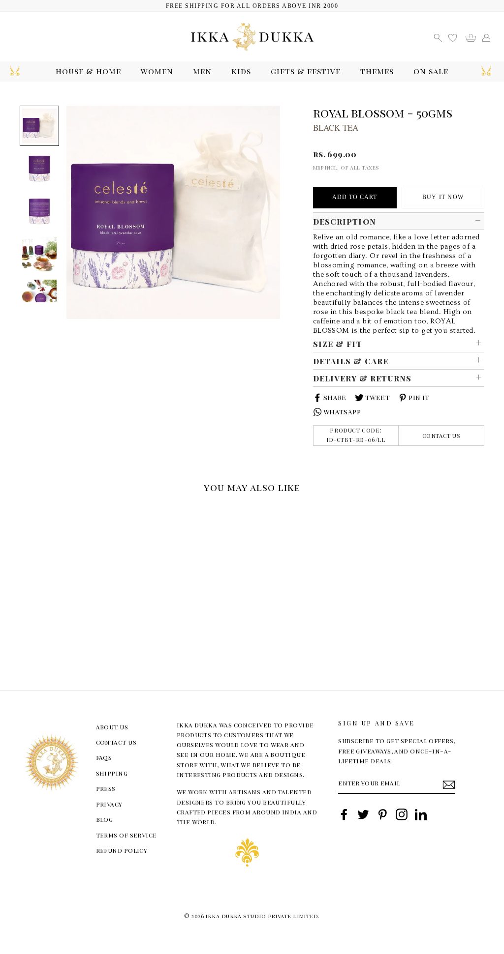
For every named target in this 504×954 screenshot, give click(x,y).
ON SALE (430, 71)
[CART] (474, 36)
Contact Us (441, 435)
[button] (23, 511)
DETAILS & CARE (350, 360)
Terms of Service (126, 835)
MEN (202, 71)
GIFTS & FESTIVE (306, 71)
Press (106, 788)
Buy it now (443, 197)
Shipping (112, 773)
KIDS (241, 71)
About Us (112, 727)
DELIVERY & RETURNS (362, 378)
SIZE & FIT (337, 343)
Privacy (109, 804)
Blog (104, 819)
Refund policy (122, 850)
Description (344, 221)
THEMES (377, 71)
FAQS (104, 757)
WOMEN (157, 71)
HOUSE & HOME (88, 71)
